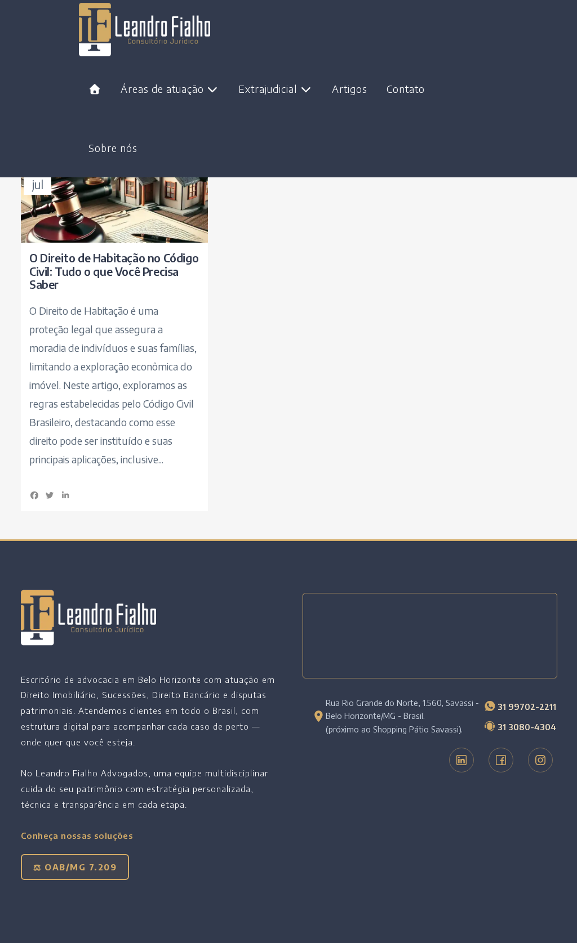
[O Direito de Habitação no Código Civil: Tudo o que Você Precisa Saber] (114, 200)
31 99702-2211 (527, 706)
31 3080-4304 (527, 727)
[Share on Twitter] (50, 495)
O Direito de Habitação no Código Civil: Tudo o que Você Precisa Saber (113, 271)
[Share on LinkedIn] (65, 495)
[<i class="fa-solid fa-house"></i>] (95, 88)
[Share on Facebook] (34, 495)
